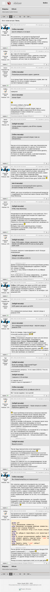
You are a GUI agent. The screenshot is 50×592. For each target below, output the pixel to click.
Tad (5, 358)
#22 (12, 201)
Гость (17, 21)
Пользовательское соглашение (18, 585)
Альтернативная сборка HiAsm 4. (22, 64)
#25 (12, 299)
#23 (12, 235)
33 (24, 17)
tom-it (5, 119)
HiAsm (17, 2)
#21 (12, 166)
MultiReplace (15, 113)
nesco (5, 67)
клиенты (28, 454)
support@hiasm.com (35, 585)
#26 (12, 318)
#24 (12, 282)
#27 (12, 357)
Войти (45, 3)
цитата (47, 25)
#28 (12, 398)
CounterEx (37, 112)
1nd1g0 (5, 25)
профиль (41, 25)
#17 (12, 51)
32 (20, 17)
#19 (12, 88)
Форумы (5, 9)
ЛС (37, 25)
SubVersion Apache (22, 456)
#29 (12, 472)
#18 (12, 67)
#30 (12, 511)
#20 (12, 119)
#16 (12, 25)
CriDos (5, 51)
